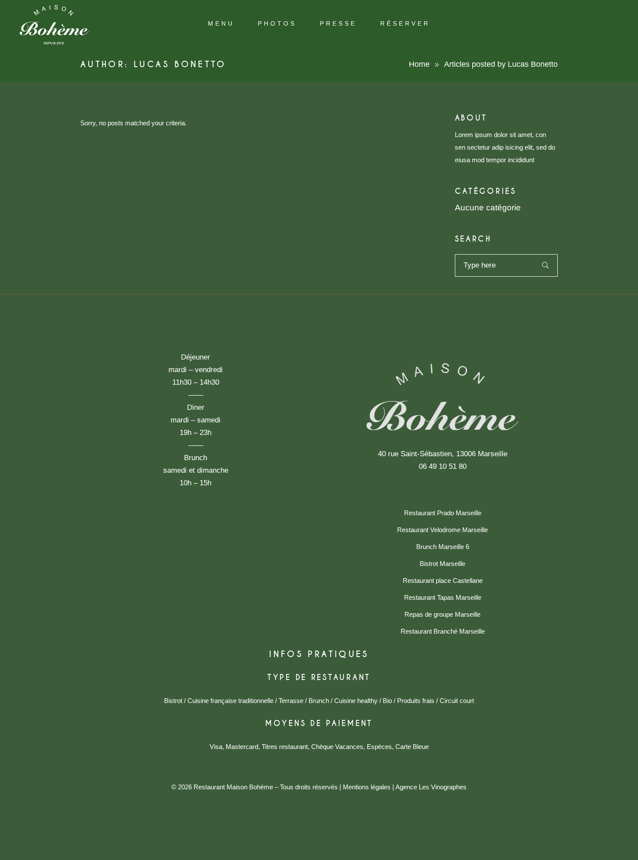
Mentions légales (367, 787)
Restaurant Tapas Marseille (442, 597)
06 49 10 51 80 (443, 466)
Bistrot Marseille (442, 563)
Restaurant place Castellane (443, 580)
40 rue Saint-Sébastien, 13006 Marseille (442, 454)
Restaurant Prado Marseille (442, 513)
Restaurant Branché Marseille (443, 631)
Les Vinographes (443, 787)
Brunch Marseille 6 (442, 546)
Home (419, 64)
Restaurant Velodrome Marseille (442, 529)
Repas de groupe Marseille (442, 614)
